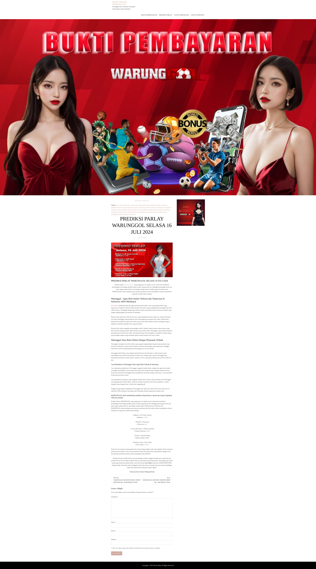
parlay (119, 209)
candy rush (134, 205)
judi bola (153, 207)
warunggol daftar (151, 212)
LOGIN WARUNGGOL (181, 15)
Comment (114, 497)
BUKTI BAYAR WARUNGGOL (119, 3)
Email (113, 531)
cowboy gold (142, 205)
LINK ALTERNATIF (197, 15)
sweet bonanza (122, 212)
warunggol (142, 212)
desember (157, 205)
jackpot (148, 207)
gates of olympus (140, 207)
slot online (166, 209)
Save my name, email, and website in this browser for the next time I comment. (136, 548)
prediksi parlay (131, 209)
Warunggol (114, 305)
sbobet (161, 209)
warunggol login (162, 212)
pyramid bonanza (153, 209)
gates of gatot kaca (128, 207)
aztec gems (119, 205)
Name (113, 522)
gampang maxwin (116, 207)
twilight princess (133, 212)
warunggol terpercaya (129, 214)
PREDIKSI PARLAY (165, 15)
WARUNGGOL (129, 285)
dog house (164, 205)
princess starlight (142, 209)
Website (113, 539)
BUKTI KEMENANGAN (149, 15)
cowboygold (150, 205)
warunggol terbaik (116, 214)
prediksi (123, 209)
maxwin (159, 207)
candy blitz (126, 205)
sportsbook (114, 212)
